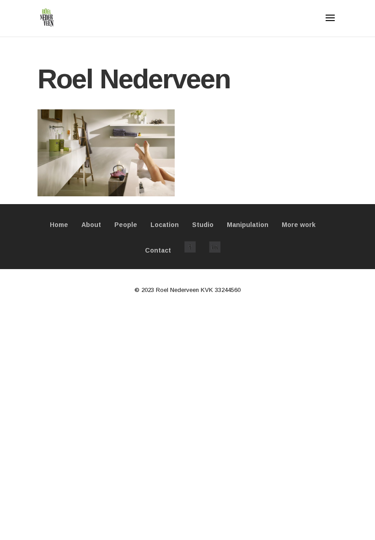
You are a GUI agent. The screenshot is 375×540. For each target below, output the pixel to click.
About (91, 224)
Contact (158, 250)
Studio (203, 224)
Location (164, 224)
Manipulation (247, 224)
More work (299, 224)
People (125, 224)
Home (59, 224)
